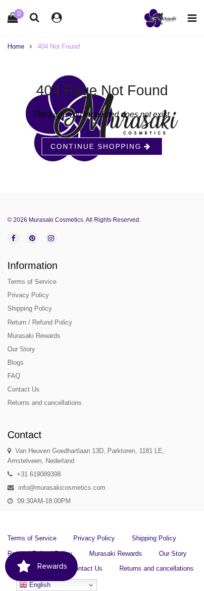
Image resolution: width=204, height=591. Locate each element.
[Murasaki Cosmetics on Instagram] (51, 238)
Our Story (21, 349)
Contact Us (23, 389)
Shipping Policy (29, 308)
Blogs (15, 362)
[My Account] (57, 17)
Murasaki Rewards (33, 335)
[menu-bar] (190, 18)
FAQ (13, 376)
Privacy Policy (28, 295)
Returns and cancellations (44, 402)
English (39, 585)
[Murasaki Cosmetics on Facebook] (13, 238)
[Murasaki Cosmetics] (160, 18)
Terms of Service (31, 281)
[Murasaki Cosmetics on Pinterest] (32, 238)
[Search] (35, 17)
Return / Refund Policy (39, 322)
